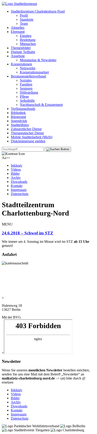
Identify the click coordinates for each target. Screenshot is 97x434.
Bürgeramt (18, 117)
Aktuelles (17, 28)
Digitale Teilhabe (23, 52)
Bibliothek (18, 113)
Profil (24, 15)
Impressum (18, 190)
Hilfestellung (29, 92)
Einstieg (25, 36)
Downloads (19, 182)
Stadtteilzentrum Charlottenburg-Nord (38, 11)
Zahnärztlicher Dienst (26, 129)
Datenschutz (19, 194)
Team (24, 23)
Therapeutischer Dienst (27, 133)
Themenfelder (21, 48)
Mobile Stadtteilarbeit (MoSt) (31, 137)
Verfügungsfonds (23, 109)
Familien (26, 84)
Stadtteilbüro (20, 125)
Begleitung (27, 40)
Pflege (24, 96)
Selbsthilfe (27, 100)
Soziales (26, 80)
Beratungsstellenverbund (28, 76)
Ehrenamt (18, 32)
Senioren (26, 88)
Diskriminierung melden (28, 141)
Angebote (18, 56)
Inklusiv (16, 165)
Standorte (26, 19)
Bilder (15, 173)
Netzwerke (27, 68)
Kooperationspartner (34, 72)
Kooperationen (21, 64)
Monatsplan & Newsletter (38, 60)
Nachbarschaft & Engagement (41, 105)
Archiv (16, 178)
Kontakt (16, 186)
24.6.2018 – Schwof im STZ (27, 233)
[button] (57, 149)
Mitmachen (28, 44)
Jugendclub (19, 121)
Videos (16, 169)
